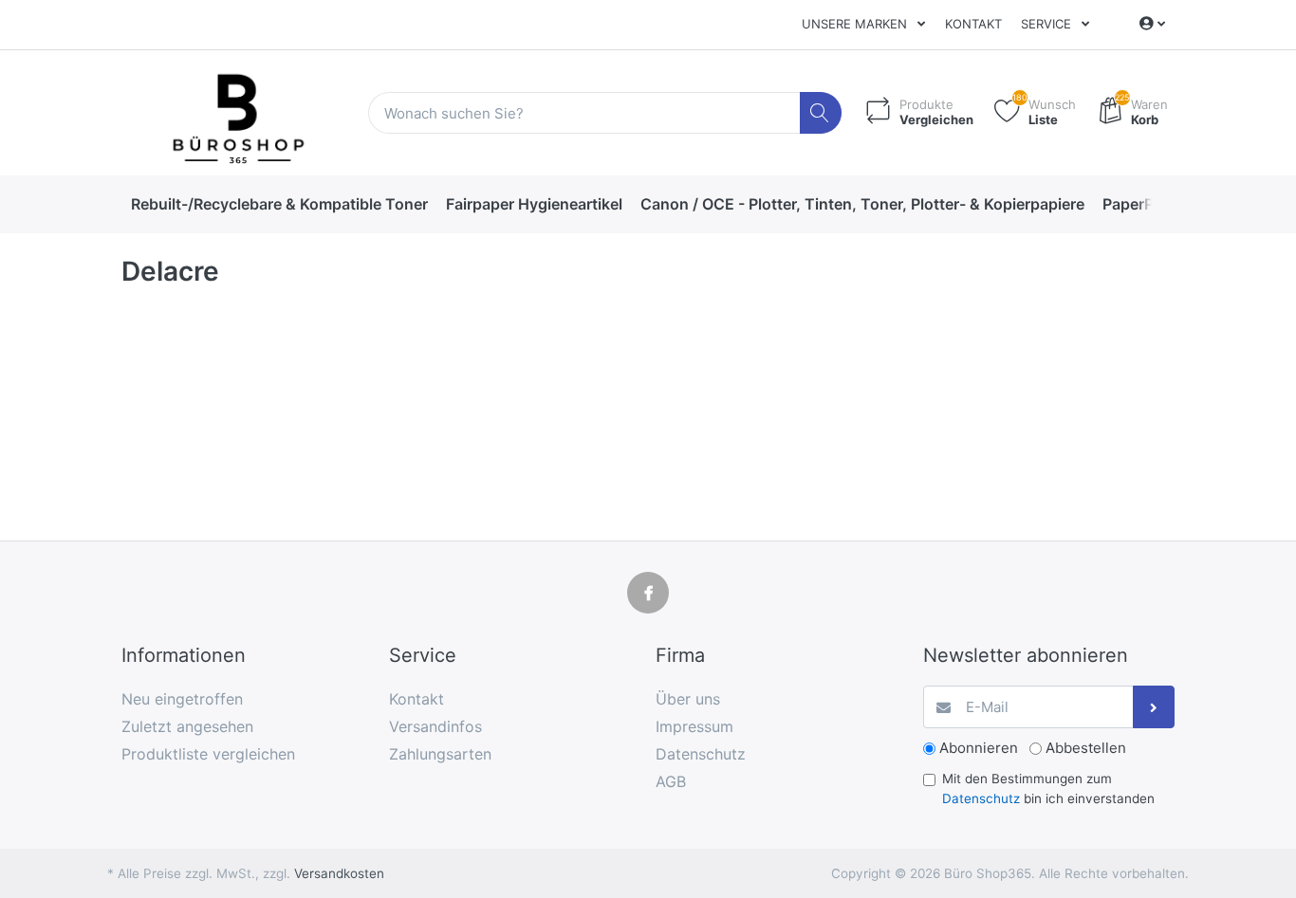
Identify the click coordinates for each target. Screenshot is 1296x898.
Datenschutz (981, 798)
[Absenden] (1154, 707)
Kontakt (973, 23)
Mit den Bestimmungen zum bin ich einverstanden (1048, 788)
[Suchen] (821, 113)
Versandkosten (339, 873)
